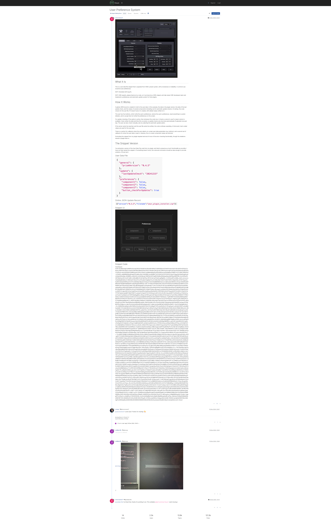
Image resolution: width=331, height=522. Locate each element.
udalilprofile (118, 430)
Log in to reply (215, 13)
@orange (125, 430)
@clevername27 (125, 409)
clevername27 (119, 17)
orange (117, 409)
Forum (117, 3)
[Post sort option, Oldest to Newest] (209, 13)
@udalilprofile (128, 499)
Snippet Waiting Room (116, 13)
